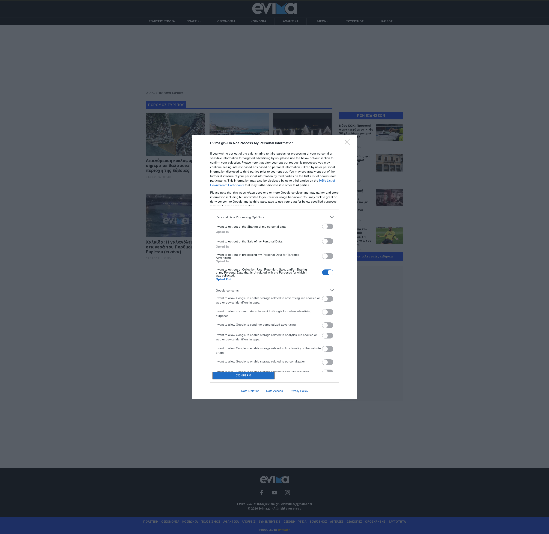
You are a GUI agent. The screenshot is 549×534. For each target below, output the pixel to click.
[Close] (349, 143)
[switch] (327, 226)
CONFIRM (244, 375)
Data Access (274, 391)
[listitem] (274, 217)
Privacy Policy (299, 391)
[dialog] (274, 267)
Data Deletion (250, 391)
